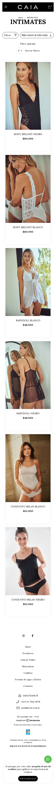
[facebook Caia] (32, 636)
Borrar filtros (32, 50)
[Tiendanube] (28, 721)
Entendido (28, 778)
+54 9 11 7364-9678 (30, 701)
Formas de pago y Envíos (28, 679)
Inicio (20, 17)
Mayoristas (28, 666)
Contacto (28, 686)
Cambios (28, 673)
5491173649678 (30, 695)
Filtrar (7, 35)
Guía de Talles (28, 659)
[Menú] (6, 7)
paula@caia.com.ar (30, 707)
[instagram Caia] (23, 636)
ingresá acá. (15, 746)
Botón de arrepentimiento (34, 746)
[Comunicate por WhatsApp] (47, 759)
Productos (28, 653)
